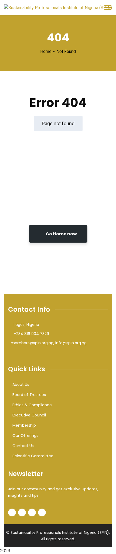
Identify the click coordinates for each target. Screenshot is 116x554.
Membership (24, 425)
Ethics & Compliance (32, 405)
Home (46, 51)
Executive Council (29, 415)
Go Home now (61, 234)
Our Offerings (25, 435)
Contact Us (23, 445)
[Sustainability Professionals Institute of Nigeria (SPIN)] (58, 7)
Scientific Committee (32, 456)
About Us (20, 384)
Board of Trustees (29, 394)
